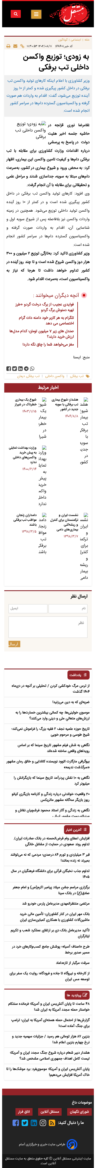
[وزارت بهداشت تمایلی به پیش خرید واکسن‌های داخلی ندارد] (42, 476)
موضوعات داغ (82, 1103)
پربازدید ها (74, 995)
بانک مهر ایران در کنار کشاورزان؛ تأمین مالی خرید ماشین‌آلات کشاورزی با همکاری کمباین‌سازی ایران (55, 917)
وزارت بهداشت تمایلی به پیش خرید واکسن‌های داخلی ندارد (23, 455)
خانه (87, 39)
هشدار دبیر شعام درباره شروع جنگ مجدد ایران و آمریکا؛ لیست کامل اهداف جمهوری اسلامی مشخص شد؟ (50, 1056)
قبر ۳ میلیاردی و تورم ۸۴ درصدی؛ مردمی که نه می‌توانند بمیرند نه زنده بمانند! (50, 858)
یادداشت (75, 675)
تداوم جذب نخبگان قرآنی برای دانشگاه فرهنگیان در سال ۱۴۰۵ (50, 874)
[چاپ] (8, 46)
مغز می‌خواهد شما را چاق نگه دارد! (48, 345)
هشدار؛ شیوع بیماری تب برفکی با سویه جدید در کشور (64, 404)
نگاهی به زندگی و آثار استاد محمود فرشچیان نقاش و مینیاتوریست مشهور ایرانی (52, 813)
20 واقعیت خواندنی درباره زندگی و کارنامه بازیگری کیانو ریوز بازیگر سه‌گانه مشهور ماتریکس (51, 797)
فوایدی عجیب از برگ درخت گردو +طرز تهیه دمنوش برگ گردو (44, 307)
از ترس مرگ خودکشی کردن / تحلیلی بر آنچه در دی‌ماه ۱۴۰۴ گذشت (51, 689)
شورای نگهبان (79, 1112)
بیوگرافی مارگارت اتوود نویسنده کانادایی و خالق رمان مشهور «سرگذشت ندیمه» (48, 764)
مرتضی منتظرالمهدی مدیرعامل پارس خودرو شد (56, 904)
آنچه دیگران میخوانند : (56, 296)
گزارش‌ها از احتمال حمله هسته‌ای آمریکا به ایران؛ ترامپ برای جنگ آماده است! (50, 1023)
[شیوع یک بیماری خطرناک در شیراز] (42, 418)
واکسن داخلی (54, 376)
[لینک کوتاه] (20, 46)
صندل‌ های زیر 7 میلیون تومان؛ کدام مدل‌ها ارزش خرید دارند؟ (42, 334)
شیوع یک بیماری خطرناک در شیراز (26, 402)
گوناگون (62, 39)
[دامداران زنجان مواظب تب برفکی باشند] (42, 534)
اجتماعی (76, 39)
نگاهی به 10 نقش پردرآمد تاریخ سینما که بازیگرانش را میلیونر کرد (52, 781)
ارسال (13, 644)
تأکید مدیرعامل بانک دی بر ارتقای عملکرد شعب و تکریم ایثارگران (50, 933)
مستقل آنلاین (50, 1112)
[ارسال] (13, 46)
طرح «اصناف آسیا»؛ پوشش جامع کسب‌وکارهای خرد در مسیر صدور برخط (51, 950)
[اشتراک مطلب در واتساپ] (32, 368)
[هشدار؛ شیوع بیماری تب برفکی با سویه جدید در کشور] (84, 431)
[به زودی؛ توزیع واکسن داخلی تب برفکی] (26, 368)
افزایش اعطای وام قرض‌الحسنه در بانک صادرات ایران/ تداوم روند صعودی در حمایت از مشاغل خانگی (52, 841)
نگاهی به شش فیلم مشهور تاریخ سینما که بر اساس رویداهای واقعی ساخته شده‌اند (54, 748)
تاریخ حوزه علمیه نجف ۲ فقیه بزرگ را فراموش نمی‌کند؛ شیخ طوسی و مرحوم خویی (50, 732)
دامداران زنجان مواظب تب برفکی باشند (25, 520)
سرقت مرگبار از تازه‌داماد (73, 963)
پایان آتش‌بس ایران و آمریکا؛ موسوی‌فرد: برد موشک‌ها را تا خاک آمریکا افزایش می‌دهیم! (48, 1072)
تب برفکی (76, 376)
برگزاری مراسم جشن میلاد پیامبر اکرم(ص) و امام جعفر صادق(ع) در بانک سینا (51, 890)
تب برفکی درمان (28, 376)
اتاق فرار (24, 1112)
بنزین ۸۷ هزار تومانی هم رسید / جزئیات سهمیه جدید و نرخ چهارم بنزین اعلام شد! (51, 1039)
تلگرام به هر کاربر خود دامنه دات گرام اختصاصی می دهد (46, 321)
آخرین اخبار (73, 830)
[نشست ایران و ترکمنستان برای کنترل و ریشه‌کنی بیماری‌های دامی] (84, 547)
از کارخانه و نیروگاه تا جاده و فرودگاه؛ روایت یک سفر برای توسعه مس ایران (50, 976)
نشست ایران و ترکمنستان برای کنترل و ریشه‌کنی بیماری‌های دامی (64, 522)
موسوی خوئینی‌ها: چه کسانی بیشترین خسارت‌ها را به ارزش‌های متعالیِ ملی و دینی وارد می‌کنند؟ (52, 715)
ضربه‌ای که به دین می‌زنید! (71, 702)
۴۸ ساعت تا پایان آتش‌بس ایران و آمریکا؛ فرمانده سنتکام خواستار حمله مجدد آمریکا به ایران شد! (49, 1007)
